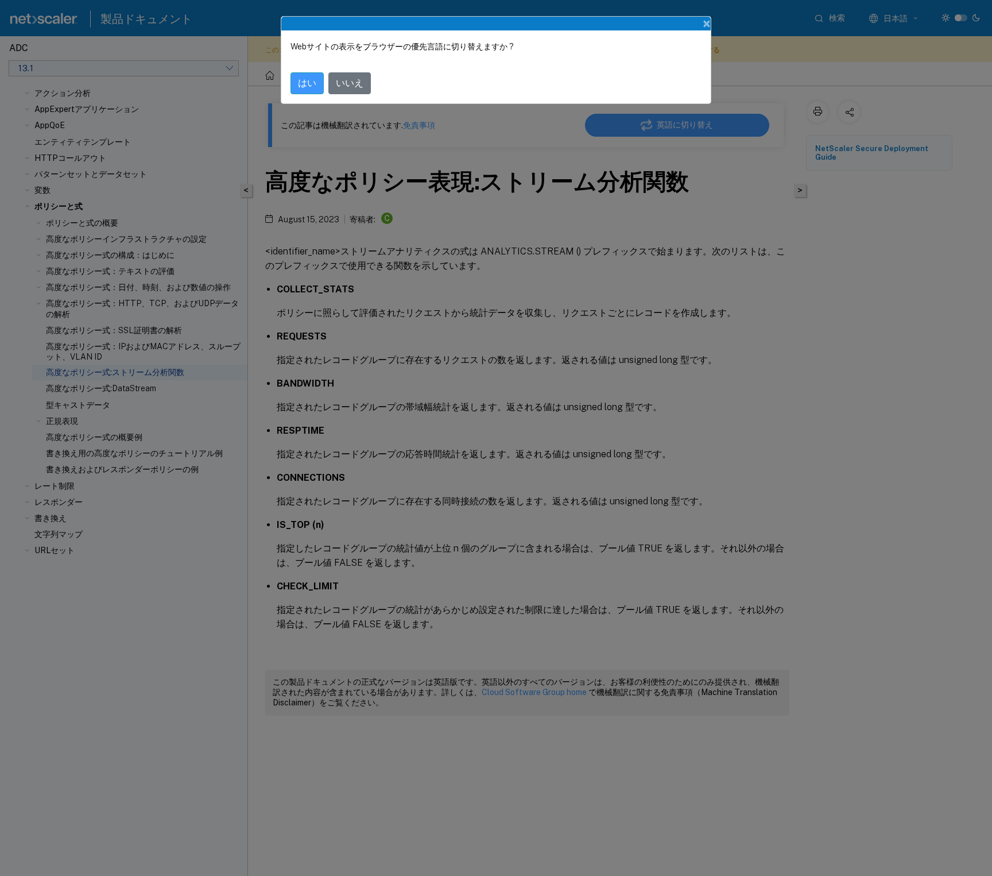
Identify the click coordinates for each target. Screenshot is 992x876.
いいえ (349, 83)
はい (307, 83)
